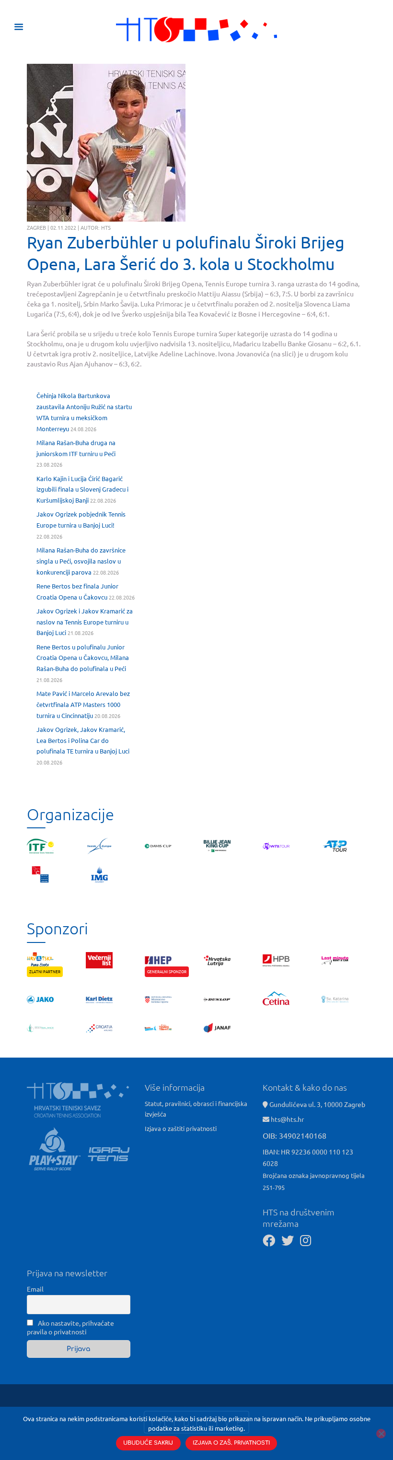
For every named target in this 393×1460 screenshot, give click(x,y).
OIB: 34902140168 (294, 1135)
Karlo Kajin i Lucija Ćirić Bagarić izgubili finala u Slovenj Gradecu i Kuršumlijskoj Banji (82, 489)
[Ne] (381, 1433)
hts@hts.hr (287, 1119)
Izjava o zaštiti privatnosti (181, 1128)
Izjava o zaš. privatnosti (231, 1443)
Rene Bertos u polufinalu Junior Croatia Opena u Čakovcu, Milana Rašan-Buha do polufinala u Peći (82, 658)
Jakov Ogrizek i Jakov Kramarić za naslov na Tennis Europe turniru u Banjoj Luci (84, 622)
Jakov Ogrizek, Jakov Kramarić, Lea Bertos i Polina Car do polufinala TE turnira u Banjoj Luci (82, 740)
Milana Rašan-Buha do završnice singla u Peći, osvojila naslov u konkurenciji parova (81, 561)
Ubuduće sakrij (148, 1443)
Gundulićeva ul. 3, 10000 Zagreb (316, 1104)
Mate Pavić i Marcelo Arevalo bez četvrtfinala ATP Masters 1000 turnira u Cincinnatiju (83, 704)
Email (35, 1288)
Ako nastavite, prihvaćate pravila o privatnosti (70, 1327)
